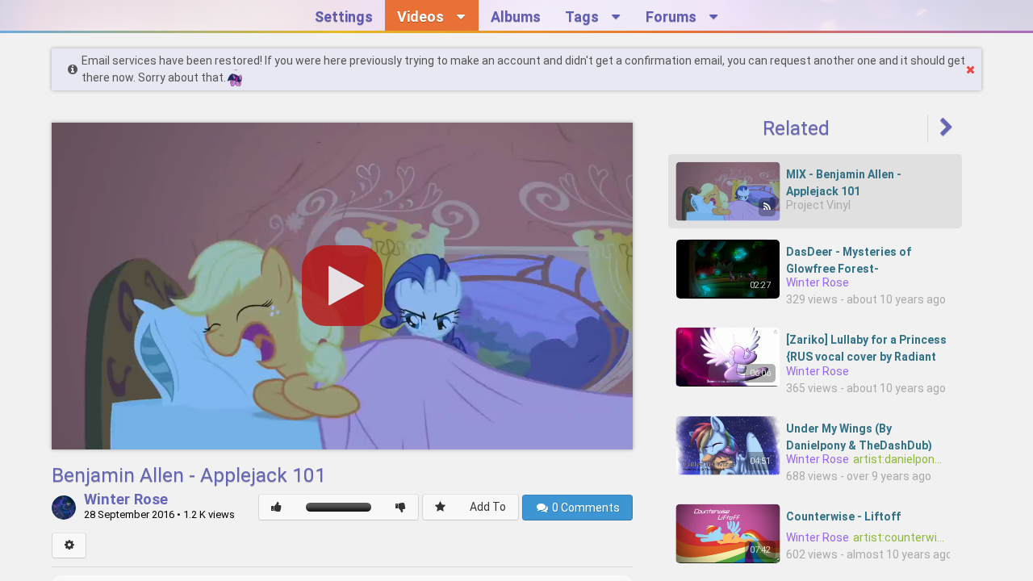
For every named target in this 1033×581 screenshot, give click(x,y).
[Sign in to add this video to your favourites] (440, 507)
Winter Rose (126, 500)
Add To (488, 506)
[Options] (69, 545)
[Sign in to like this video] (276, 507)
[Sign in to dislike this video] (400, 507)
